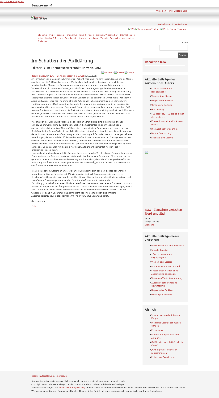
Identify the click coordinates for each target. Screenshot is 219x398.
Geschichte (115, 38)
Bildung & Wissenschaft (107, 35)
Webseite (149, 224)
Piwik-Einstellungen (178, 10)
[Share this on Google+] (129, 72)
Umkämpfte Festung (161, 104)
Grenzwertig (157, 109)
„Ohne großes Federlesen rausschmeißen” (164, 351)
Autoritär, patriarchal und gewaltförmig (164, 284)
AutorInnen (164, 23)
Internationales (127, 35)
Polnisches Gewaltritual (163, 357)
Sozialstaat (43, 41)
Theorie (104, 38)
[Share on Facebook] (107, 72)
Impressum (61, 375)
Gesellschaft (71, 38)
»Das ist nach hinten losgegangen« (161, 90)
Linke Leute (93, 38)
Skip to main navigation (12, 1)
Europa (60, 35)
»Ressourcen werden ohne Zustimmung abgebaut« (164, 272)
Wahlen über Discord (161, 96)
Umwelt (82, 38)
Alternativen (128, 38)
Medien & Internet (54, 38)
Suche (185, 42)
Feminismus (71, 35)
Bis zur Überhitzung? (162, 133)
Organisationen (180, 23)
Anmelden (161, 10)
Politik (52, 35)
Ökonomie (42, 35)
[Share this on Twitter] (119, 72)
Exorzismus (157, 330)
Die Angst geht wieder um (164, 128)
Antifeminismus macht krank (165, 266)
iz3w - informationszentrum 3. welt (67, 75)
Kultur (40, 38)
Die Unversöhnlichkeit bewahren (167, 245)
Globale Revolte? (159, 249)
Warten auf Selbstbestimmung (166, 278)
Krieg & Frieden (86, 35)
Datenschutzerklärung (42, 375)
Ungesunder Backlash (162, 100)
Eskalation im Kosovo (162, 137)
